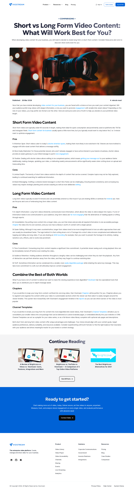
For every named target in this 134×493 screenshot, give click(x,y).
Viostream (91, 280)
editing (77, 185)
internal (109, 199)
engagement (80, 108)
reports (81, 299)
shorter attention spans (56, 144)
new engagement (62, 154)
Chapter (15, 225)
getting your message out (90, 158)
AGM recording (59, 235)
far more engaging (77, 215)
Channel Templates (100, 312)
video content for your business (52, 105)
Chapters (85, 293)
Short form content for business (40, 130)
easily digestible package (74, 263)
